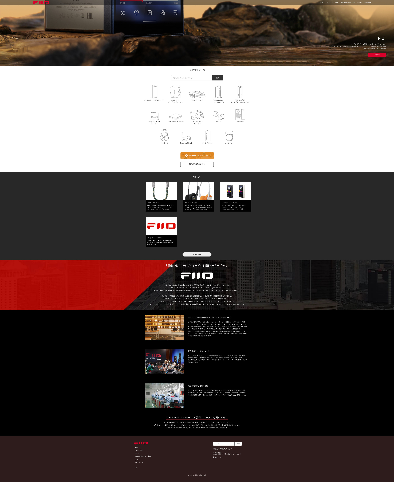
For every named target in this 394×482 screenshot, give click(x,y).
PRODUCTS (329, 2)
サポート (138, 459)
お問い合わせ (367, 2)
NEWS (337, 2)
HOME (322, 2)
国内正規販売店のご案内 (348, 2)
